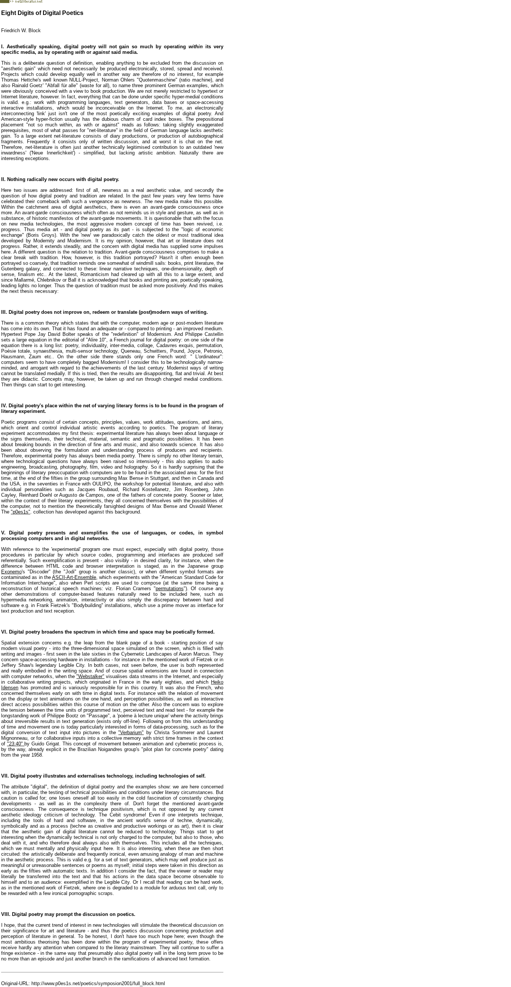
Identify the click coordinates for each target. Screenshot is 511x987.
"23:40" (16, 744)
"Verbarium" (131, 732)
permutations (170, 588)
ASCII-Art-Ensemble (74, 577)
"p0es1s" (20, 512)
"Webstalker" (90, 676)
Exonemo (11, 571)
